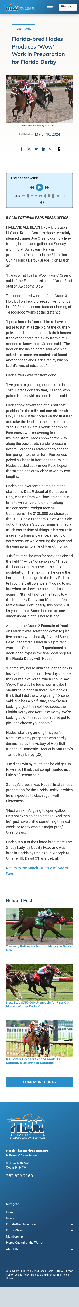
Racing (27, 28)
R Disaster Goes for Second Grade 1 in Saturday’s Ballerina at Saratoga (34, 1061)
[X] (29, 149)
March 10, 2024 (47, 134)
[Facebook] (21, 149)
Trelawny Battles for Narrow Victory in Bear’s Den (39, 948)
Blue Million (46, 1274)
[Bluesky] (36, 149)
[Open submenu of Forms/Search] (71, 1231)
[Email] (50, 149)
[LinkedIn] (43, 149)
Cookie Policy (22, 1274)
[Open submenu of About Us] (71, 1250)
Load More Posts (39, 1082)
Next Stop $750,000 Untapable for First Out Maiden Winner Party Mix (37, 1004)
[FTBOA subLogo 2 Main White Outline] (20, 3)
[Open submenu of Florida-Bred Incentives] (71, 1225)
